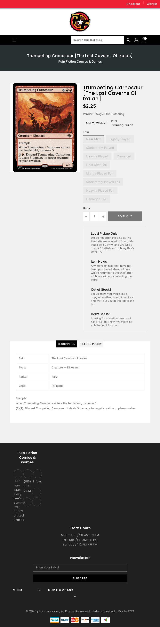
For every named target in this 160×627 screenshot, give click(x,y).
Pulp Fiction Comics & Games (80, 61)
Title (86, 131)
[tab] (66, 343)
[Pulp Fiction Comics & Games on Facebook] (6, 4)
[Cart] (144, 40)
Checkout (133, 4)
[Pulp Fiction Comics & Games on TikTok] (21, 4)
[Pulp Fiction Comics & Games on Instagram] (14, 4)
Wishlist (152, 4)
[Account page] (136, 40)
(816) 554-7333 (27, 486)
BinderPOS (126, 611)
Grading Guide (122, 125)
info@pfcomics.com (37, 481)
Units (86, 208)
